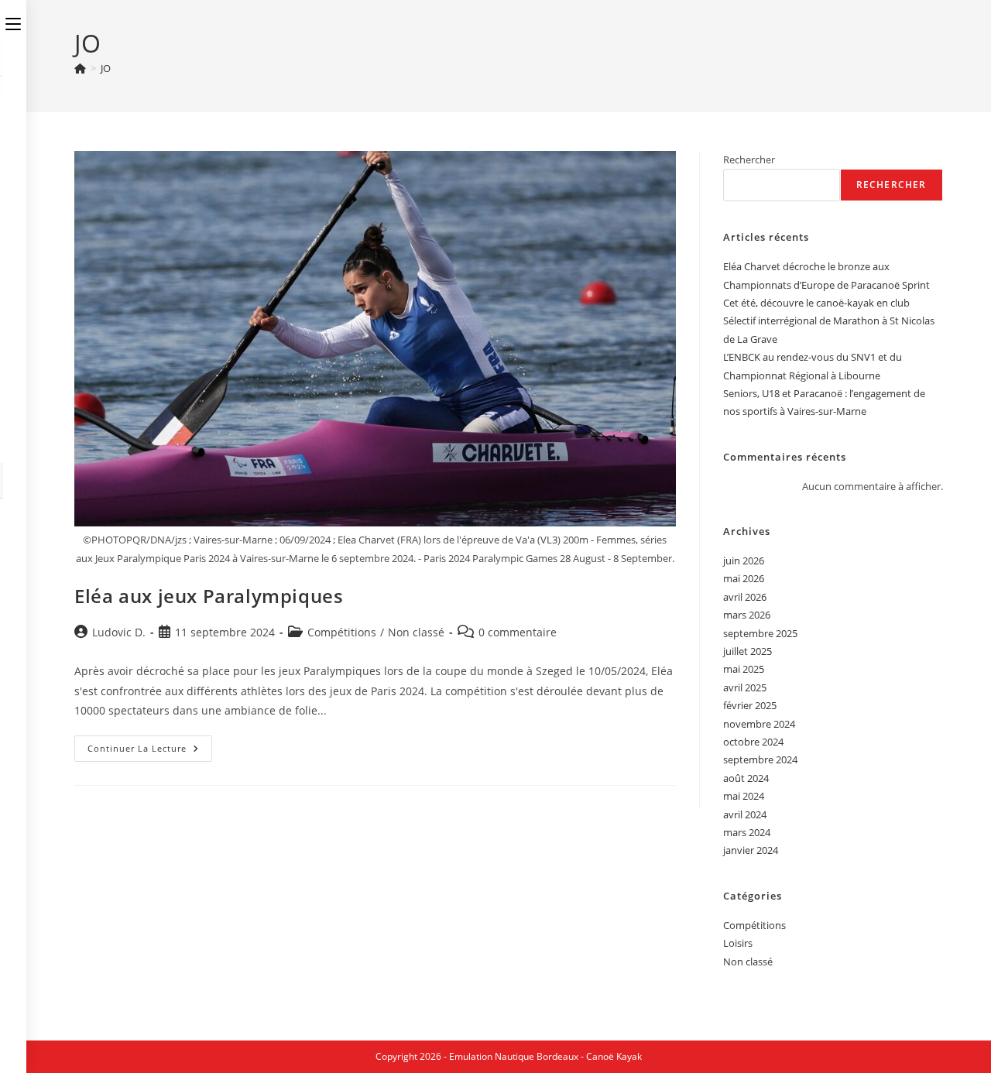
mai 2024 (743, 796)
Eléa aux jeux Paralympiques (208, 595)
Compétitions (341, 632)
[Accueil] (80, 68)
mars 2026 (746, 615)
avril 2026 (744, 597)
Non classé (416, 632)
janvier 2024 (750, 850)
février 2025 (750, 705)
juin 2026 (743, 560)
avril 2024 (744, 814)
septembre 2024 (760, 759)
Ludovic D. (119, 632)
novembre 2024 (759, 724)
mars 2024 (746, 832)
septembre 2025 (760, 633)
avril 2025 (744, 687)
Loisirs (738, 943)
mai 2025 (743, 669)
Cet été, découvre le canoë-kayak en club (816, 303)
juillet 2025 (747, 651)
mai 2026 (743, 578)
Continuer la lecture (149, 751)
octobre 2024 (753, 742)
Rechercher (749, 159)
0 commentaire (517, 632)
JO (106, 68)
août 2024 (746, 778)
